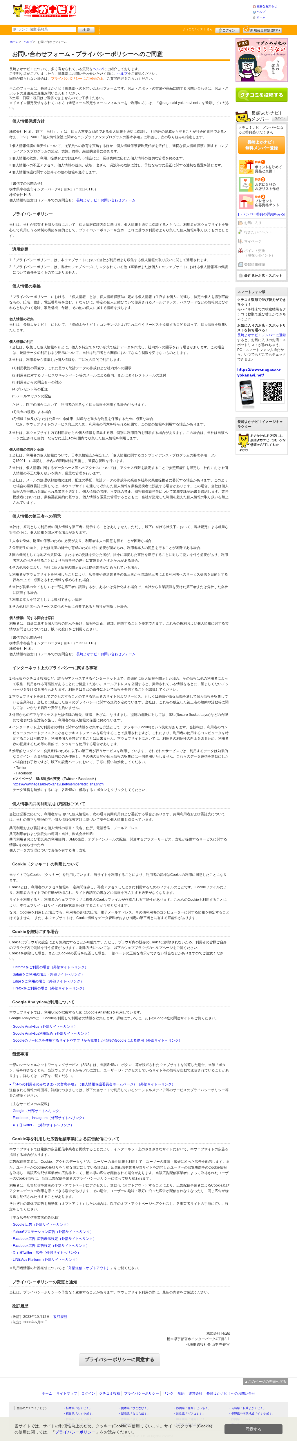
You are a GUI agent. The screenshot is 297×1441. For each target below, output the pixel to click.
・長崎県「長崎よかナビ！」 (247, 1408)
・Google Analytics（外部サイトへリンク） (43, 1027)
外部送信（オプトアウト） (89, 1268)
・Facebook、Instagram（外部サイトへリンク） (47, 1118)
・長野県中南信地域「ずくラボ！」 (251, 1413)
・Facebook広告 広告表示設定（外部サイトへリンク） (52, 1239)
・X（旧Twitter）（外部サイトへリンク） (41, 1125)
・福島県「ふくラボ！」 (79, 1413)
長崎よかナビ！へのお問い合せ (231, 1393)
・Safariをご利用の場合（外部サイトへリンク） (47, 974)
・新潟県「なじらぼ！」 (134, 1413)
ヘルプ (261, 11)
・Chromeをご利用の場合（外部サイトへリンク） (48, 967)
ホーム (261, 17)
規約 (181, 1393)
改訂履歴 (60, 1317)
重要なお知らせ (267, 6)
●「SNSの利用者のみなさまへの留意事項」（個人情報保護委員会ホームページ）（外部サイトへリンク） (92, 1084)
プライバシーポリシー (141, 1393)
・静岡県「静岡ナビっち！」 (192, 1408)
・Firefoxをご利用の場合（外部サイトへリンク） (47, 988)
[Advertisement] (164, 11)
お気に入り (253, 223)
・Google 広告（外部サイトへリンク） (39, 1224)
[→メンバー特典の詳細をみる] (261, 214)
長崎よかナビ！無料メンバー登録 (261, 145)
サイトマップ (66, 1393)
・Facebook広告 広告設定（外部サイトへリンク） (49, 1246)
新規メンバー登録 (262, 29)
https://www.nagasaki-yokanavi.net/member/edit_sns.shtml (58, 784)
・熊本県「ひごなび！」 (134, 1408)
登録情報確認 (254, 265)
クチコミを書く (262, 95)
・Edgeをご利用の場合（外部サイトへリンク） (46, 981)
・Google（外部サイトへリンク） (36, 1111)
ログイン (227, 29)
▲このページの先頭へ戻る (265, 1382)
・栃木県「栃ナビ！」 (77, 1408)
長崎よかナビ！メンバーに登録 (261, 335)
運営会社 (195, 1393)
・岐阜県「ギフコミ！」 (189, 1413)
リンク (168, 1393)
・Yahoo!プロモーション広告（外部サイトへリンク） (51, 1232)
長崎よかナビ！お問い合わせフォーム (105, 200)
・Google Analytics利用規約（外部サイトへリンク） (50, 1033)
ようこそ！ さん (198, 29)
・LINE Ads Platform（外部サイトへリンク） (44, 1260)
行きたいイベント (258, 232)
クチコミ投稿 (109, 1393)
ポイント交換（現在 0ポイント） (259, 253)
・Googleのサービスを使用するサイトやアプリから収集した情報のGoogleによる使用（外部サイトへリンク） (95, 1040)
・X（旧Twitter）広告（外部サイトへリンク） (45, 1253)
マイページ (253, 241)
